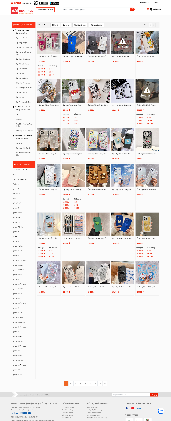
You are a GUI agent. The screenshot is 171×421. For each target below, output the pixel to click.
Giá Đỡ (18, 114)
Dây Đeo (19, 119)
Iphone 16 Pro (17, 355)
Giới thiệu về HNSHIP (68, 407)
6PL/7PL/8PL (17, 193)
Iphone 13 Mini (18, 289)
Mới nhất (55, 25)
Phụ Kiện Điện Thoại (22, 107)
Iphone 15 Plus (18, 341)
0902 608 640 (26, 3)
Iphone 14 (16, 308)
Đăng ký (157, 2)
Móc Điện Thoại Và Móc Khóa (24, 125)
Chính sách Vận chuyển (94, 415)
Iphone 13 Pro (17, 293)
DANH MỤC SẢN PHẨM (46, 9)
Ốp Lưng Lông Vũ (22, 43)
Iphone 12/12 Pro (18, 270)
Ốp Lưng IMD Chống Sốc (24, 47)
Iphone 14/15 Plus (19, 322)
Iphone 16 (16, 351)
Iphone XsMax (17, 246)
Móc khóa (19, 143)
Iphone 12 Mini (18, 265)
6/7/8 (14, 174)
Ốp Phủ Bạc (20, 73)
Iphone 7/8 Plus (18, 227)
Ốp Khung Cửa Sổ (22, 78)
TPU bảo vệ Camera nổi (24, 88)
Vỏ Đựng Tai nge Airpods (24, 131)
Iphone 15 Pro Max (19, 346)
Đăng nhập (144, 2)
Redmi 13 (16, 184)
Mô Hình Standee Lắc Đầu (23, 154)
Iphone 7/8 (16, 217)
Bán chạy (66, 25)
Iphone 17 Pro (17, 374)
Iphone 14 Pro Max (19, 327)
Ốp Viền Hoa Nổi (21, 69)
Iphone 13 (16, 298)
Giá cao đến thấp (96, 25)
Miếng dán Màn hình (23, 110)
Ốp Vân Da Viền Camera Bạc (24, 53)
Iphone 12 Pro (17, 274)
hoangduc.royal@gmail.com (27, 410)
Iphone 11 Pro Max (19, 260)
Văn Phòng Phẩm (22, 138)
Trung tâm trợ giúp (92, 407)
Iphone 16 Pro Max (19, 365)
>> (105, 383)
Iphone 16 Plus (18, 360)
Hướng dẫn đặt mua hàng (94, 410)
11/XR (15, 236)
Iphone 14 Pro (17, 312)
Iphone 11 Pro (17, 251)
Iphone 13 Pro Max (19, 303)
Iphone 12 (16, 279)
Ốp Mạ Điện (20, 97)
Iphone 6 (16, 208)
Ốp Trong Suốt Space (23, 59)
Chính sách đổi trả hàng (94, 412)
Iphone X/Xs (17, 232)
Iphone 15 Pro (17, 336)
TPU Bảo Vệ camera (23, 83)
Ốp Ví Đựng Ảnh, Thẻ (23, 102)
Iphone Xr (16, 241)
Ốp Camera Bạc (21, 33)
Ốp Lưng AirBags (21, 92)
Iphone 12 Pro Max (19, 284)
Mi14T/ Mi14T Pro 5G (20, 170)
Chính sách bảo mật (67, 412)
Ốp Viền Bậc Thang (22, 64)
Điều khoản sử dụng (67, 415)
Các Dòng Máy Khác (20, 179)
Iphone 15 (16, 332)
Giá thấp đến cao (80, 25)
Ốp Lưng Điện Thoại (22, 30)
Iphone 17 (16, 370)
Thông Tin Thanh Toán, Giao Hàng (97, 418)
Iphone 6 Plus (17, 212)
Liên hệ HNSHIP (66, 418)
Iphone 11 (16, 255)
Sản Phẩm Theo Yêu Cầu (23, 135)
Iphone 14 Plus (18, 317)
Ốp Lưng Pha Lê (21, 38)
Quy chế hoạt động (67, 410)
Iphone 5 (16, 189)
